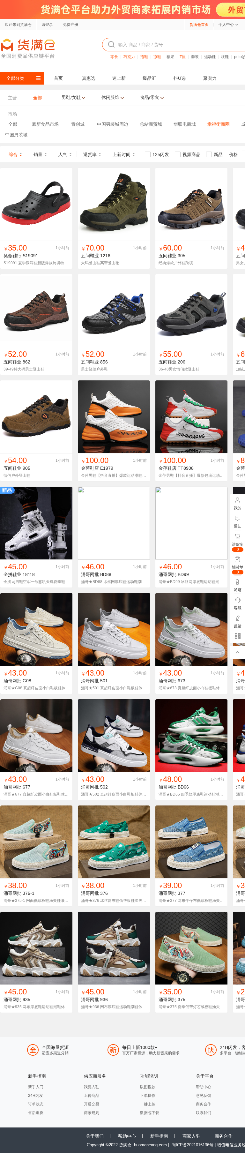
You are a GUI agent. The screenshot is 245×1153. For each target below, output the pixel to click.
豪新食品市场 (45, 124)
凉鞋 (157, 57)
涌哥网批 (90, 574)
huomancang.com (150, 1144)
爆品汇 (149, 78)
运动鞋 (210, 57)
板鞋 (225, 57)
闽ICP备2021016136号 (192, 1144)
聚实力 (210, 78)
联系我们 (203, 1113)
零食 (114, 57)
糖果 (170, 57)
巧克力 (129, 57)
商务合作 (203, 1104)
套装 (195, 57)
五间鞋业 (90, 255)
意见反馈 (203, 1095)
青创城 (78, 124)
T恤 (183, 57)
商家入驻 (191, 1136)
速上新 (119, 78)
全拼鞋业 (12, 574)
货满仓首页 (199, 24)
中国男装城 (16, 134)
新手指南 (159, 1136)
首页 (58, 78)
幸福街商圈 (218, 124)
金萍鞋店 (90, 468)
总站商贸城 (151, 124)
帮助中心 (203, 1087)
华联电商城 (185, 124)
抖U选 (180, 78)
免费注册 (70, 24)
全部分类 (15, 78)
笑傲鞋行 (12, 255)
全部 (12, 124)
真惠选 (88, 78)
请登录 (47, 24)
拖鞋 (144, 57)
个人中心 (226, 24)
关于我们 (95, 1136)
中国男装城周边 (112, 124)
